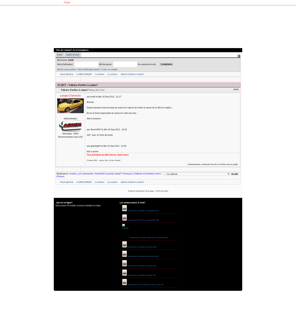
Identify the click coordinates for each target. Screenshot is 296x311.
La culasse (112, 74)
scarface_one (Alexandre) (81, 174)
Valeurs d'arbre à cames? (132, 74)
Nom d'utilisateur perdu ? (89, 69)
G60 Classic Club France (85, 2)
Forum (67, 2)
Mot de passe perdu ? (67, 69)
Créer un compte (109, 69)
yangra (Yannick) (70, 95)
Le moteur (99, 74)
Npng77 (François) (123, 174)
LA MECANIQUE (84, 74)
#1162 (236, 89)
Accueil (57, 2)
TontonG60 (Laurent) (104, 174)
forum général (66, 74)
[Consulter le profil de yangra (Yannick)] (70, 113)
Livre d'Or (105, 2)
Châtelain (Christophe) (144, 174)
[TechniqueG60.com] (148, 26)
